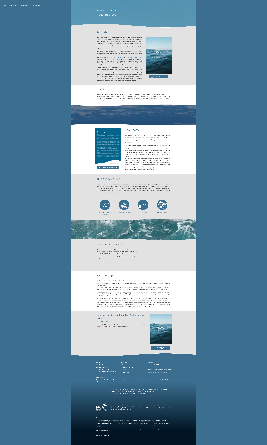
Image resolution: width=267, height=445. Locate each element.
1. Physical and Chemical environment (130, 364)
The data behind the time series (107, 371)
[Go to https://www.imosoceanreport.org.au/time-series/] (105, 207)
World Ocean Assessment (132, 57)
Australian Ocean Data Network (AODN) (158, 372)
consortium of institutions (143, 408)
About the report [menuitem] (13, 5)
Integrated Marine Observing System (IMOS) (159, 369)
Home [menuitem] (5, 5)
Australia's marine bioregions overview (109, 369)
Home (98, 362)
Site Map (150, 362)
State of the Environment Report (112, 57)
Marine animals (126, 372)
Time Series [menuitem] (35, 5)
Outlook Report (116, 59)
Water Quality (125, 369)
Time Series (124, 362)
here (125, 256)
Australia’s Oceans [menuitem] (24, 5)
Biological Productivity (127, 367)
